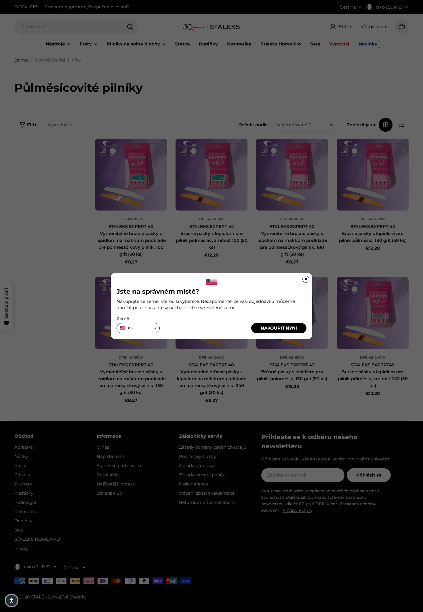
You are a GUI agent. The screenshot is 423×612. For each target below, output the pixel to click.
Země (123, 319)
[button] (11, 600)
